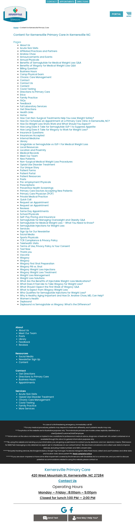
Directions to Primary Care (35, 91)
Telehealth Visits (29, 243)
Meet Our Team (29, 155)
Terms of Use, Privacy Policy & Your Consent (45, 246)
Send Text (52, 517)
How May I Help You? (87, 517)
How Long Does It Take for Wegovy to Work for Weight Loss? (54, 129)
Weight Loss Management (35, 275)
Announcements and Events (36, 57)
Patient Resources (30, 176)
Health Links (26, 112)
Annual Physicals (29, 59)
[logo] (15, 14)
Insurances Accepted (32, 135)
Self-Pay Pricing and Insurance (37, 217)
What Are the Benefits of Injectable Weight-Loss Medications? (55, 281)
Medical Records (29, 153)
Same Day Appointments (34, 211)
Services (25, 228)
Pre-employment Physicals (35, 182)
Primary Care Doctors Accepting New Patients (46, 190)
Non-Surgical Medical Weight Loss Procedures (46, 161)
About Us (25, 45)
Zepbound (26, 301)
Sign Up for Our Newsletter (35, 231)
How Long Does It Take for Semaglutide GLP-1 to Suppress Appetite (58, 126)
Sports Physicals (29, 237)
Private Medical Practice (34, 196)
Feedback (25, 103)
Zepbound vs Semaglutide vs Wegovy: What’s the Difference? (55, 304)
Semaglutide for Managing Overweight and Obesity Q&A (52, 220)
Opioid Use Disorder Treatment (37, 164)
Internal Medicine (30, 138)
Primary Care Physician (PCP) (37, 193)
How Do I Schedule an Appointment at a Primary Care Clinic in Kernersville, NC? (65, 121)
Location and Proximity (33, 150)
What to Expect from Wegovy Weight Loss (44, 289)
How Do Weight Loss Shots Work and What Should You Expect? (55, 123)
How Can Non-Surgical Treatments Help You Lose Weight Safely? (57, 118)
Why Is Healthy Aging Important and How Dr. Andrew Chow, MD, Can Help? (62, 295)
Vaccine (24, 254)
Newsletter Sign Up (29, 359)
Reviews (24, 208)
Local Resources (29, 147)
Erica (22, 94)
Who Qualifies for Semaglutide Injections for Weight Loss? (53, 292)
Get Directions (28, 109)
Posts (23, 179)
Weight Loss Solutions (32, 278)
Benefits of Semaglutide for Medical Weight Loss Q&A (50, 62)
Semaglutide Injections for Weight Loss (42, 225)
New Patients (27, 158)
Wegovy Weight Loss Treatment (38, 272)
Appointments (27, 382)
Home (15, 27)
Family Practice (29, 97)
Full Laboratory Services (33, 106)
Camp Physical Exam (32, 74)
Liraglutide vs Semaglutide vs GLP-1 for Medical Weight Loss (54, 144)
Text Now (25, 249)
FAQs (23, 100)
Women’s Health (29, 298)
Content (24, 86)
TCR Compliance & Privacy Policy (39, 240)
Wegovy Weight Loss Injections (37, 269)
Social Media (27, 234)
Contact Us (26, 83)
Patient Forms (28, 170)
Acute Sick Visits (29, 48)
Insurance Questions (32, 132)
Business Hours (28, 71)
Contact (25, 80)
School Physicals (29, 214)
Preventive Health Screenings (36, 188)
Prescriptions (27, 185)
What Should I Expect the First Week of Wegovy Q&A (49, 286)
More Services (27, 408)
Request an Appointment (34, 202)
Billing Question (28, 68)
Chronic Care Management (35, 77)
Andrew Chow (28, 54)
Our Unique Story (29, 167)
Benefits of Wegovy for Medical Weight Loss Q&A (48, 65)
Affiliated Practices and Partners (38, 51)
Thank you (26, 252)
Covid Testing (28, 89)
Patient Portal (27, 173)
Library (23, 141)
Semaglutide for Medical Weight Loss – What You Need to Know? (57, 222)
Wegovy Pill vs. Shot (31, 266)
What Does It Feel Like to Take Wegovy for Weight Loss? (51, 284)
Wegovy (24, 257)
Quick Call (25, 199)
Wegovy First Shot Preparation (37, 263)
